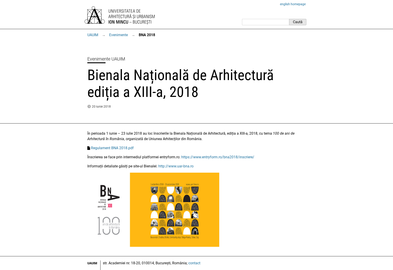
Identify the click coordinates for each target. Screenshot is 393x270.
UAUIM (92, 35)
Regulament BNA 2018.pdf (112, 148)
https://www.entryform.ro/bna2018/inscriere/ (217, 157)
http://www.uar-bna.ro (176, 166)
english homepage (293, 4)
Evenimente (118, 35)
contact (194, 263)
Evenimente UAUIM (106, 59)
